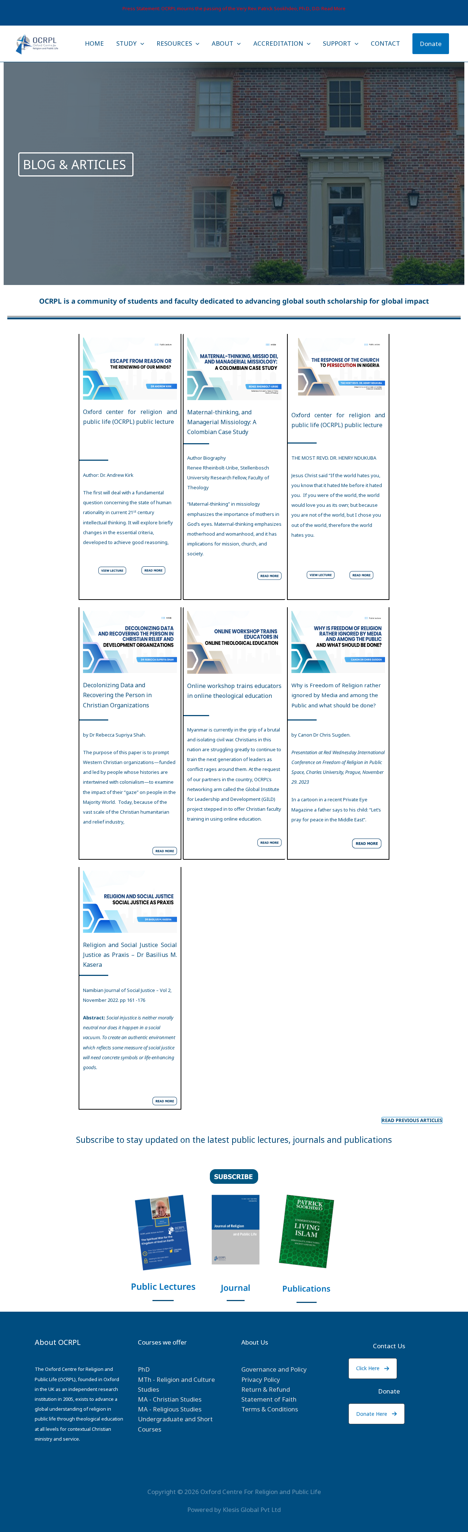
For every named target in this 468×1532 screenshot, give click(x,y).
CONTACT (385, 43)
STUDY (126, 43)
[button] (372, 1368)
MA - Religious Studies (169, 1409)
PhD (144, 1369)
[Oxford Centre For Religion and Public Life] (37, 43)
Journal (235, 1287)
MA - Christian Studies (169, 1399)
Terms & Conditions (269, 1409)
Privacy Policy (260, 1379)
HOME (94, 43)
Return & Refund (265, 1389)
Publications (306, 1288)
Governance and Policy (274, 1369)
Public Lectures (163, 1286)
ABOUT (222, 43)
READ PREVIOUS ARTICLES (412, 1120)
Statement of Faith (269, 1399)
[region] (234, 157)
